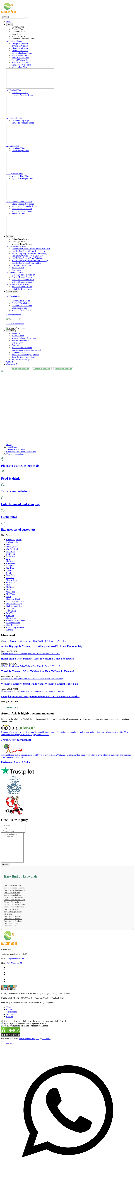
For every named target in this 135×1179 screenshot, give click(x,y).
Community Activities (15, 627)
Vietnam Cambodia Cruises (23, 279)
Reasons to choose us (20, 340)
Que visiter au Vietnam (12, 916)
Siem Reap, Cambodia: (10, 1002)
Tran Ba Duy (17, 343)
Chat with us (6, 1043)
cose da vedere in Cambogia (14, 890)
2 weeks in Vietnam (20, 46)
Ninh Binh (10, 551)
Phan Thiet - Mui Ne (15, 601)
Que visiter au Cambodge (13, 921)
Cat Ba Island (12, 549)
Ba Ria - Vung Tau (14, 606)
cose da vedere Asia (11, 909)
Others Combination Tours (23, 204)
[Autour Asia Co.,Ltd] (8, 8)
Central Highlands (13, 539)
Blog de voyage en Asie (12, 912)
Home (8, 22)
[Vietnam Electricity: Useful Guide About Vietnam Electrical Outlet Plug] (32, 679)
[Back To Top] (2, 1041)
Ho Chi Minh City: (9, 998)
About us (10, 1014)
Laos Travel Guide (19, 308)
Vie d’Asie (8, 914)
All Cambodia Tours (14, 118)
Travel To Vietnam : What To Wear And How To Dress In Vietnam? (37, 671)
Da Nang (10, 587)
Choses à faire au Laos (12, 902)
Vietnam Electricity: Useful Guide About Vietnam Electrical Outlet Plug (39, 683)
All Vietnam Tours (14, 41)
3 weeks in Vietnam (20, 50)
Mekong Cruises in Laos (22, 282)
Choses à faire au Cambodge (14, 900)
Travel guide (12, 292)
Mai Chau (10, 556)
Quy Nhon (10, 592)
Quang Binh (11, 580)
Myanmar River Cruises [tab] (22, 244)
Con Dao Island (13, 625)
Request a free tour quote (22, 359)
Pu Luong (10, 554)
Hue (8, 585)
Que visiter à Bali (10, 926)
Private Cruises (18, 268)
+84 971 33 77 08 (14, 963)
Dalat (8, 596)
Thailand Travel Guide (21, 303)
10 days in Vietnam (20, 43)
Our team (15, 345)
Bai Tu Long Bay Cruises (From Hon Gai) (29, 253)
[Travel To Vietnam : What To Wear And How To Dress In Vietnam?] (30, 666)
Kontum (9, 630)
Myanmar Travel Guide (21, 310)
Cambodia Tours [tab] (18, 31)
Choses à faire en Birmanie (14, 907)
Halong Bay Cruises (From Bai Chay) (27, 256)
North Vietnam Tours (20, 58)
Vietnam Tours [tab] (18, 27)
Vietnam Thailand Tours (22, 211)
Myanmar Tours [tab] (18, 36)
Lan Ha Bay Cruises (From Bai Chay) (27, 258)
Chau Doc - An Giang (15, 620)
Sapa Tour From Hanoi (21, 65)
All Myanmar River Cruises (17, 284)
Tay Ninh (10, 608)
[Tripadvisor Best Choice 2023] (67, 785)
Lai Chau (10, 577)
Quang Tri (10, 582)
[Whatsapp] (67, 1177)
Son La (9, 573)
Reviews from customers (22, 347)
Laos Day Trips (18, 148)
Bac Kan (10, 568)
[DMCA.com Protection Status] (11, 1036)
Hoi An (9, 589)
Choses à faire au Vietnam (13, 897)
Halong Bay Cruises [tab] (20, 239)
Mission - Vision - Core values (24, 338)
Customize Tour (13, 364)
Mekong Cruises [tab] (18, 241)
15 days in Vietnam (20, 48)
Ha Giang (10, 561)
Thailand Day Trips (20, 92)
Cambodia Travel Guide (22, 305)
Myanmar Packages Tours (22, 178)
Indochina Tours (18, 213)
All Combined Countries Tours (19, 201)
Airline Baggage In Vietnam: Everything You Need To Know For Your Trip (41, 646)
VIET (46, 1038)
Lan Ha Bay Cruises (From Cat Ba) (26, 263)
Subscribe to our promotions (23, 357)
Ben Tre (9, 613)
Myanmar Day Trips (20, 176)
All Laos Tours (12, 146)
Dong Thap (11, 618)
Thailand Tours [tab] (18, 29)
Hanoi (8, 544)
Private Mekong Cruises (22, 277)
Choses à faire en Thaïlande (14, 904)
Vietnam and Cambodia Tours (24, 206)
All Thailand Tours (14, 90)
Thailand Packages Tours (22, 95)
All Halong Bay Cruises (16, 246)
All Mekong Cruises (14, 272)
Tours (9, 24)
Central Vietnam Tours (21, 60)
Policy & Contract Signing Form (25, 355)
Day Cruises (17, 270)
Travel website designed (29, 1038)
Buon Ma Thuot (13, 599)
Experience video (13, 315)
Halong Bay (11, 547)
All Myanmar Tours (14, 174)
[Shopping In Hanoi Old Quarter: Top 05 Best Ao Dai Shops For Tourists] (32, 691)
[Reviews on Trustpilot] (67, 770)
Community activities (20, 352)
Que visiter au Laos (11, 923)
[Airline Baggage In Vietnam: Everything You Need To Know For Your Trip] (33, 641)
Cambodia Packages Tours (23, 123)
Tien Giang (11, 611)
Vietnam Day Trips (19, 67)
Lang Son (10, 566)
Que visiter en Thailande (13, 919)
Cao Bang (10, 563)
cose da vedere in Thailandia (14, 888)
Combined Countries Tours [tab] (23, 39)
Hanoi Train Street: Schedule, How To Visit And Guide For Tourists (37, 658)
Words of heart (18, 336)
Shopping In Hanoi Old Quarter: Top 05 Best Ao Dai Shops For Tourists (40, 696)
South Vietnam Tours (20, 62)
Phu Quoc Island (13, 623)
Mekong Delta (12, 542)
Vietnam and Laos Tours (22, 208)
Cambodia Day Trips (20, 120)
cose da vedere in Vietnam (13, 885)
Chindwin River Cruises (22, 289)
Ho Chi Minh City (14, 604)
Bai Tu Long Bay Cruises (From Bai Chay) (30, 260)
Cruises (10, 237)
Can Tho (10, 615)
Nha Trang (10, 594)
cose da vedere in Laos (12, 895)
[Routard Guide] (67, 805)
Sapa (8, 558)
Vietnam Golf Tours (20, 55)
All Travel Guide (13, 296)
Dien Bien (10, 575)
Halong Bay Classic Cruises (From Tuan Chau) (31, 249)
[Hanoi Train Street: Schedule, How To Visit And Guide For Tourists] (30, 654)
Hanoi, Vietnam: (8, 993)
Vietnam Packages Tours (22, 53)
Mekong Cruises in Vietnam (23, 275)
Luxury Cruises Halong (21, 265)
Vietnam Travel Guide (21, 301)
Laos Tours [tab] (16, 34)
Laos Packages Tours (20, 150)
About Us (11, 331)
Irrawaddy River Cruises (22, 287)
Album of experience (15, 324)
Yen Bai (9, 570)
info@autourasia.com (15, 958)
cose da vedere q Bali (12, 893)
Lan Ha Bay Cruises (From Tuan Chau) (28, 251)
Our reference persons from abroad (26, 350)
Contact (9, 362)
